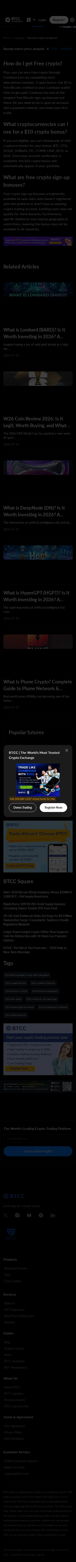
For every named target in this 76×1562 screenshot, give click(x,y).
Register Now (53, 807)
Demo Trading (23, 806)
